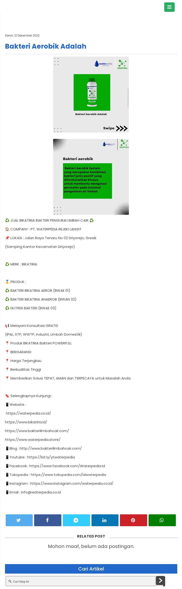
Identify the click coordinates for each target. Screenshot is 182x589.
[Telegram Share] (76, 520)
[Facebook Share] (47, 520)
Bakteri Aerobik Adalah (45, 46)
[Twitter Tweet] (19, 520)
